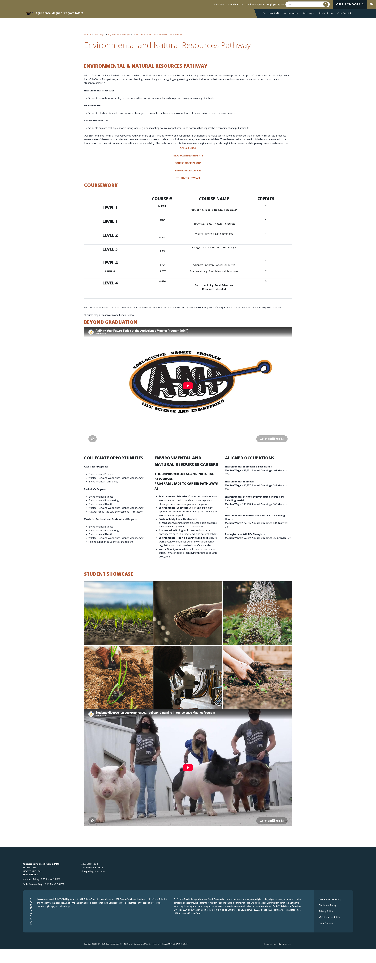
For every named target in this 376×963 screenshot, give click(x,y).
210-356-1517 (29, 867)
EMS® (176, 944)
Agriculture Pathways (119, 34)
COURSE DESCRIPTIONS (188, 163)
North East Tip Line (255, 4)
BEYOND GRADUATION (188, 170)
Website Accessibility (329, 917)
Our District (344, 13)
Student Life (325, 13)
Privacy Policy (325, 911)
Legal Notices (325, 923)
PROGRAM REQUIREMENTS (188, 155)
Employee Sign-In (275, 4)
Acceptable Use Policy (329, 899)
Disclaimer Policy (327, 905)
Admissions (291, 13)
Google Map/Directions (93, 871)
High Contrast (271, 944)
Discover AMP (271, 13)
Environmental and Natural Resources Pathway (158, 34)
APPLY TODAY (188, 148)
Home (87, 34)
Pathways (308, 13)
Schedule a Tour (235, 4)
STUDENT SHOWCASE (188, 178)
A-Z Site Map (286, 944)
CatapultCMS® (167, 944)
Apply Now (219, 4)
